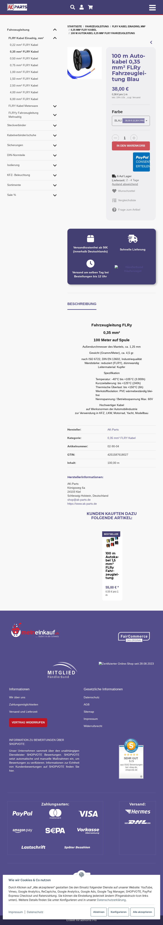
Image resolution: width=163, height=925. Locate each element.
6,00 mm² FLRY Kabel (24, 99)
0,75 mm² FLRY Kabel (24, 65)
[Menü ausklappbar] (152, 7)
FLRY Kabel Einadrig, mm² (26, 38)
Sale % (11, 194)
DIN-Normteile (16, 155)
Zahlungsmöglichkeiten (23, 704)
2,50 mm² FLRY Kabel (24, 85)
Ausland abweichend (125, 184)
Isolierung (13, 165)
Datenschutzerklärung (111, 899)
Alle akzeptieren (142, 911)
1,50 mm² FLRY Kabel (24, 78)
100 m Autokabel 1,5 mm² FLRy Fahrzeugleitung (112, 565)
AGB (86, 704)
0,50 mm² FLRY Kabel (24, 58)
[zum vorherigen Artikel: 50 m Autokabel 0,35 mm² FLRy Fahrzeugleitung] (151, 42)
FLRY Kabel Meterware (23, 105)
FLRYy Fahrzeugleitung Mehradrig (23, 114)
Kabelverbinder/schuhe (21, 135)
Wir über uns (17, 697)
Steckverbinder (16, 125)
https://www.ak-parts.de (82, 503)
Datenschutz (35, 912)
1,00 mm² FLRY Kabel (24, 72)
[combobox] (131, 121)
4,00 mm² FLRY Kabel (24, 92)
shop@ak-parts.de (79, 499)
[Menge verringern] (115, 137)
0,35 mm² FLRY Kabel (122, 437)
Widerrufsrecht (93, 726)
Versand (136, 97)
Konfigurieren (118, 911)
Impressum (16, 912)
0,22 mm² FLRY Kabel (24, 44)
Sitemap (89, 711)
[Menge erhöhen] (133, 137)
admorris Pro (88, 920)
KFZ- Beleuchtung (18, 175)
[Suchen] (72, 7)
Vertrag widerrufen (28, 722)
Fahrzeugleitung (18, 29)
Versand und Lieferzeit (23, 711)
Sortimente (14, 184)
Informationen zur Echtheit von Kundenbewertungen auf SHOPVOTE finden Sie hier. (44, 766)
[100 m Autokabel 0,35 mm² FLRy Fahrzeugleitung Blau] (84, 63)
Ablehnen (98, 911)
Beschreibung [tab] (81, 304)
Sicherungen (15, 145)
